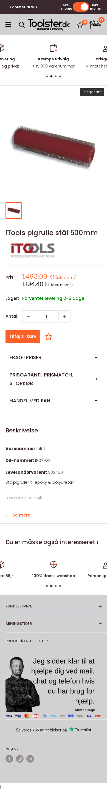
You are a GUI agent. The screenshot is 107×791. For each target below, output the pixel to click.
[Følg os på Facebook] (9, 759)
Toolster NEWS (23, 7)
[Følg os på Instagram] (20, 759)
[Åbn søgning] (22, 25)
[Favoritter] (80, 24)
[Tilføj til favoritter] (49, 336)
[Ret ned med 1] (28, 316)
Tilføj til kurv (22, 336)
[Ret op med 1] (64, 316)
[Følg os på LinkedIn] (30, 759)
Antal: (11, 316)
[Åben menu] (8, 24)
